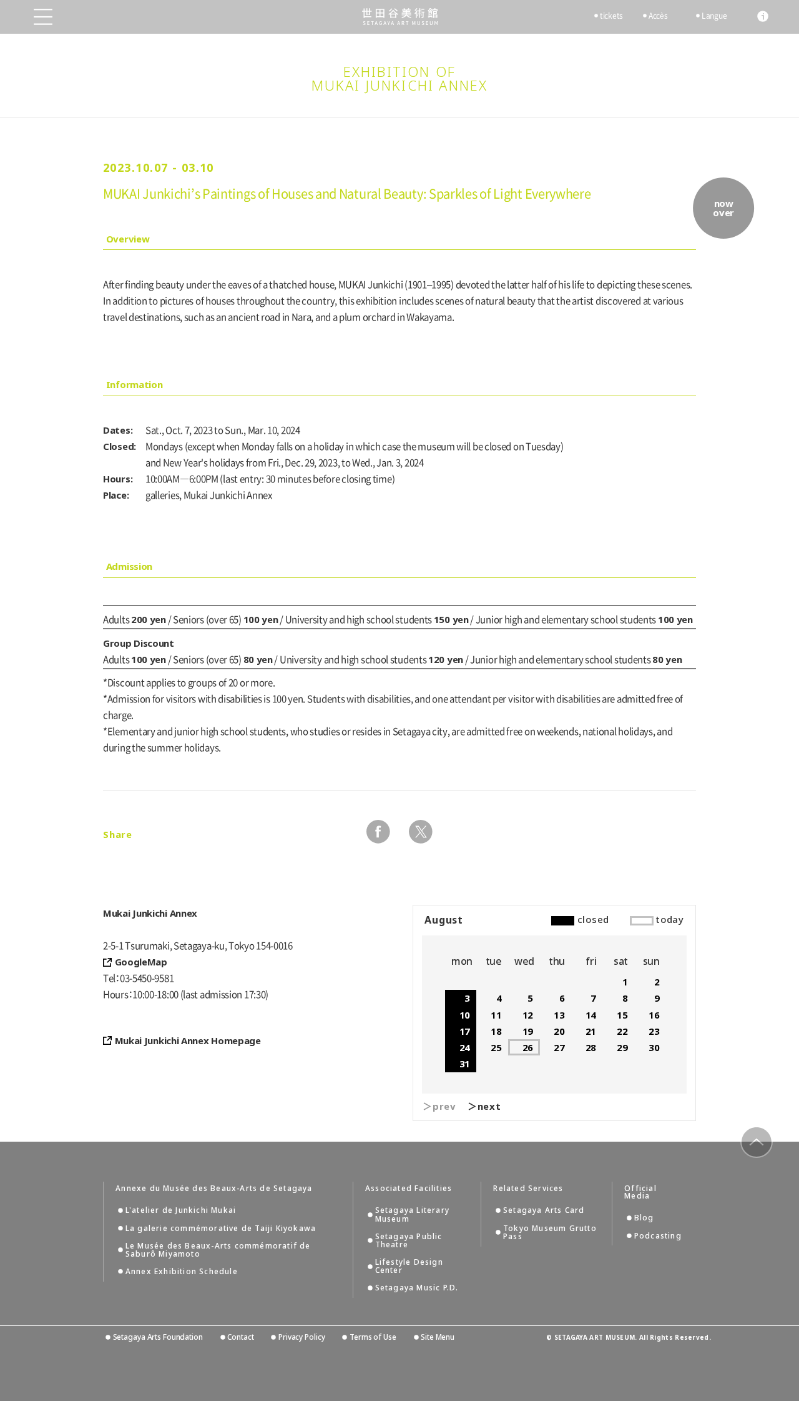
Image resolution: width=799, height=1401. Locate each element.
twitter (420, 831)
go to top (756, 1142)
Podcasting (658, 1236)
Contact (240, 1337)
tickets (611, 15)
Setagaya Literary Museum (412, 1214)
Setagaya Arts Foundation (158, 1337)
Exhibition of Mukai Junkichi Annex (399, 78)
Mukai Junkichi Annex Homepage (188, 1040)
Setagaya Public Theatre (409, 1240)
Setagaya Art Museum (399, 16)
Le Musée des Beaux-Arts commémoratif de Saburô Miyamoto (218, 1250)
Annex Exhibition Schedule (181, 1271)
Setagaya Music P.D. (417, 1288)
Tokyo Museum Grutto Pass (550, 1232)
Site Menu (437, 1337)
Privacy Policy (301, 1337)
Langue (714, 15)
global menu (43, 17)
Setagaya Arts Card (544, 1210)
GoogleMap (141, 961)
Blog (644, 1218)
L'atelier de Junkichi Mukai (180, 1210)
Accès (658, 15)
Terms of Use (373, 1337)
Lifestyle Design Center (409, 1266)
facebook (378, 831)
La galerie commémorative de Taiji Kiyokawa (220, 1228)
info (763, 16)
